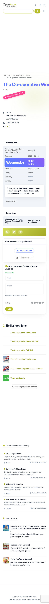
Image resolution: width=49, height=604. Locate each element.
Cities (29, 599)
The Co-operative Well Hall (21, 350)
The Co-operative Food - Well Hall (24, 341)
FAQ (10, 599)
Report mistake (11, 201)
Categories (17, 599)
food (5, 89)
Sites (24, 599)
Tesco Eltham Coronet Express (23, 359)
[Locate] (44, 11)
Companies (36, 599)
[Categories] (44, 5)
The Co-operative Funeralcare (23, 333)
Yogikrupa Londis (17, 378)
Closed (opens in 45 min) (15, 95)
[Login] (40, 5)
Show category (24, 387)
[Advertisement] (24, 42)
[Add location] (35, 5)
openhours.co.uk (31, 596)
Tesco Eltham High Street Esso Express (26, 369)
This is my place (26, 258)
